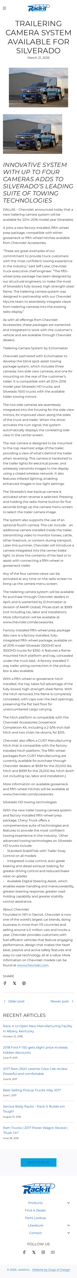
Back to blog (39, 1162)
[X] (33, 1252)
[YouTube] (52, 1252)
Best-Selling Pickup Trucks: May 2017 (32, 1090)
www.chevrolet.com (33, 965)
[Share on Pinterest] (24, 984)
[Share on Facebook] (5, 984)
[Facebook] (24, 1252)
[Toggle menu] (68, 1203)
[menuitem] (38, 1203)
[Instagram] (43, 1252)
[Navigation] (4, 8)
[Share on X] (14, 984)
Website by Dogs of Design (51, 1269)
